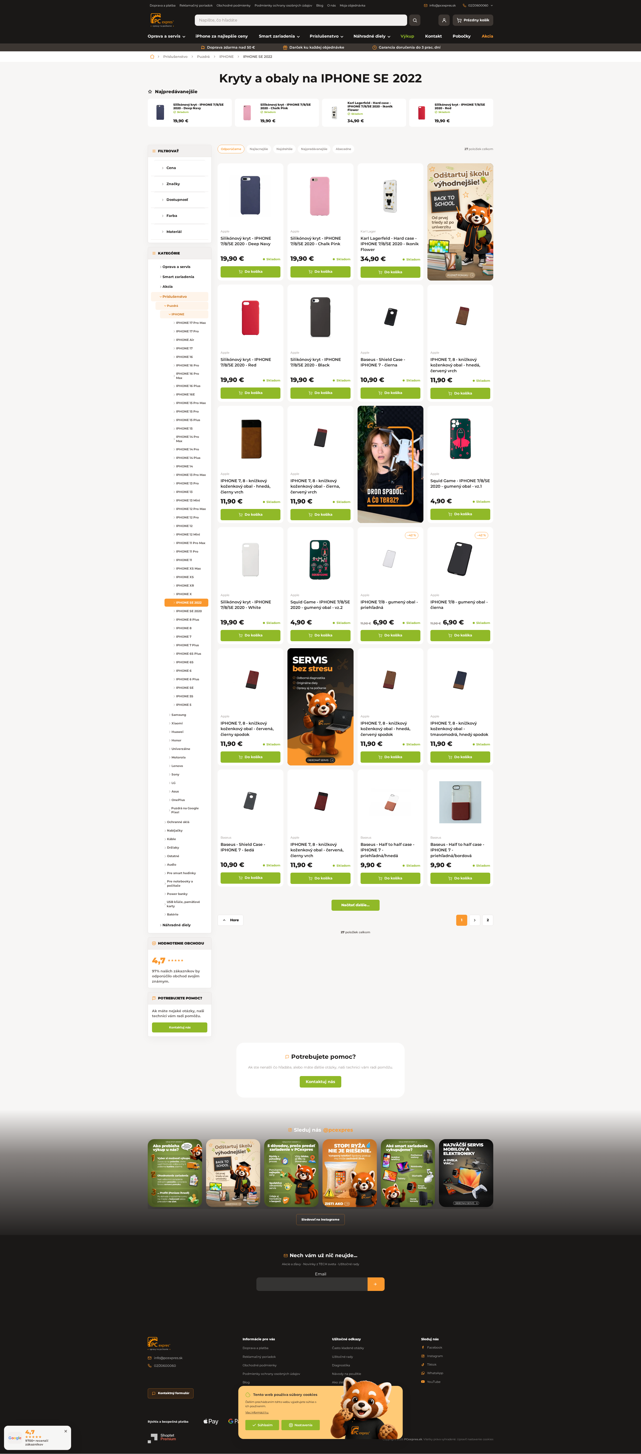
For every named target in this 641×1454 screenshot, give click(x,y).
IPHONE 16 (184, 357)
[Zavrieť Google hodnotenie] (65, 1431)
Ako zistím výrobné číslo (350, 1382)
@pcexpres (338, 1130)
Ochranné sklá (178, 822)
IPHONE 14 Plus (188, 458)
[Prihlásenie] (444, 20)
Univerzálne (181, 749)
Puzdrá (172, 306)
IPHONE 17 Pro (187, 331)
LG (174, 783)
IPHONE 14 (184, 466)
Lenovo (177, 766)
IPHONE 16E (185, 394)
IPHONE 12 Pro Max (191, 509)
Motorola (179, 757)
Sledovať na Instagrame (320, 1219)
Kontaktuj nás (180, 1027)
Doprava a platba (163, 5)
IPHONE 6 (184, 671)
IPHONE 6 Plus (187, 679)
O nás (331, 5)
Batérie (173, 914)
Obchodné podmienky (234, 5)
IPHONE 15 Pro (187, 411)
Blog (319, 5)
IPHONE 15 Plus (188, 420)
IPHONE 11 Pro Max (190, 543)
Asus (175, 791)
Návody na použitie (346, 1374)
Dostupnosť (177, 199)
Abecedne (343, 149)
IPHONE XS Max (188, 568)
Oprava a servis (176, 267)
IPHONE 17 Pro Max (191, 323)
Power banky (177, 894)
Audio (171, 864)
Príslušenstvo (175, 296)
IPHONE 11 (184, 560)
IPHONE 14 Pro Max (187, 439)
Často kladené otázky (348, 1348)
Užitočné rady (342, 1357)
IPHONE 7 (183, 636)
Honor (176, 740)
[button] (155, 277)
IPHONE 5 (183, 705)
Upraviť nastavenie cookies (475, 1439)
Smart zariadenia (178, 277)
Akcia (168, 286)
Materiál (174, 231)
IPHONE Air (185, 340)
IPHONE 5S (184, 696)
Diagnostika (341, 1365)
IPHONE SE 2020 (189, 611)
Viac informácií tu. (257, 1412)
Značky (173, 184)
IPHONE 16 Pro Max (187, 376)
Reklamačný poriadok (196, 5)
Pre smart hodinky (181, 873)
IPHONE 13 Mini (188, 500)
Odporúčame (231, 149)
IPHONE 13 (184, 492)
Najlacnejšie (259, 149)
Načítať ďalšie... (355, 905)
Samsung (179, 715)
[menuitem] (166, 36)
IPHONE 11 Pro (187, 551)
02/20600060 (165, 1366)
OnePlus (178, 800)
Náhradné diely (177, 925)
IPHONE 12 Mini (188, 534)
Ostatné (173, 856)
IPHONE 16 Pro (187, 365)
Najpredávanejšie (314, 149)
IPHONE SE (185, 688)
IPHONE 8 (184, 628)
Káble (171, 839)
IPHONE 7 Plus (187, 645)
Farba (172, 215)
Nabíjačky (175, 830)
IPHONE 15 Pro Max (191, 403)
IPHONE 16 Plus (188, 386)
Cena (171, 168)
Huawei (178, 732)
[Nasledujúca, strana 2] (474, 920)
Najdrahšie (284, 149)
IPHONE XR (185, 585)
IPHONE (178, 314)
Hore (234, 920)
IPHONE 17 (184, 348)
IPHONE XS (185, 577)
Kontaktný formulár (173, 1393)
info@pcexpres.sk (168, 1358)
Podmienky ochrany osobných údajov (283, 5)
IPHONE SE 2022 (189, 602)
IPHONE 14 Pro (187, 449)
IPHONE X (184, 594)
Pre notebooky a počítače (180, 883)
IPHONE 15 (184, 428)
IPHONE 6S (185, 662)
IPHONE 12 (184, 526)
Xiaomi (177, 723)
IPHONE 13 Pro (187, 483)
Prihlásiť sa (376, 1284)
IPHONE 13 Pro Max (191, 475)
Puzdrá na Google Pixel (185, 810)
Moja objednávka (352, 5)
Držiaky (173, 847)
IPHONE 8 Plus (187, 619)
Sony (175, 774)
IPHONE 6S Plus (188, 653)
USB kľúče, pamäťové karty (183, 904)
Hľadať (414, 20)
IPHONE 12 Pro (187, 517)
